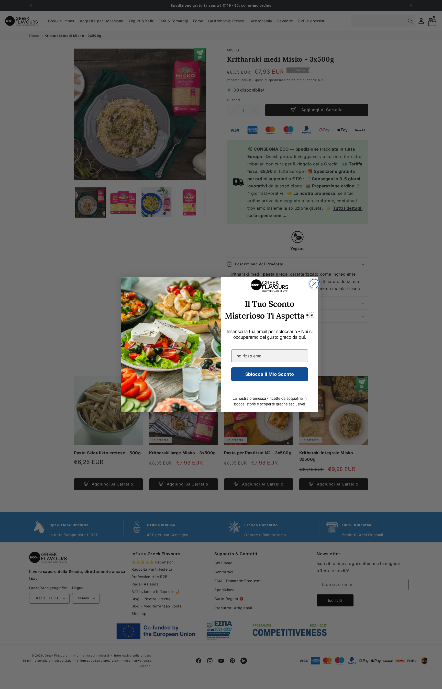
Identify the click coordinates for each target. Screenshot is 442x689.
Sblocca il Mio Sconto (269, 374)
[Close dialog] (314, 283)
